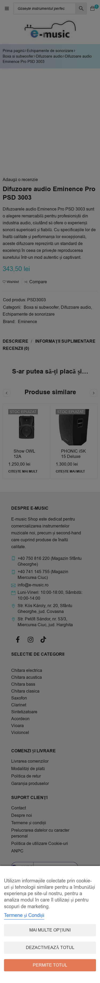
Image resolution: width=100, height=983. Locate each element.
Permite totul (50, 965)
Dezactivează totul (50, 948)
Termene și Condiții (24, 915)
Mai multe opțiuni (50, 930)
